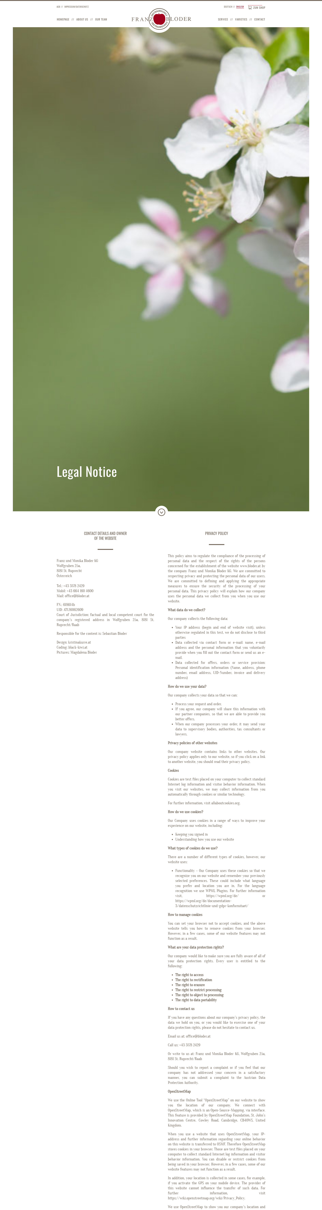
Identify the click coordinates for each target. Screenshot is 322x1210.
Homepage (63, 19)
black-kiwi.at (77, 647)
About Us (82, 19)
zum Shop (259, 7)
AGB (58, 6)
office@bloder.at (77, 596)
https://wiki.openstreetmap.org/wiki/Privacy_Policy (206, 1198)
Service (223, 19)
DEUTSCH (228, 6)
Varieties (241, 19)
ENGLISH (240, 6)
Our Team (101, 19)
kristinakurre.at (79, 642)
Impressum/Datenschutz (76, 6)
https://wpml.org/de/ (222, 896)
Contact (259, 19)
